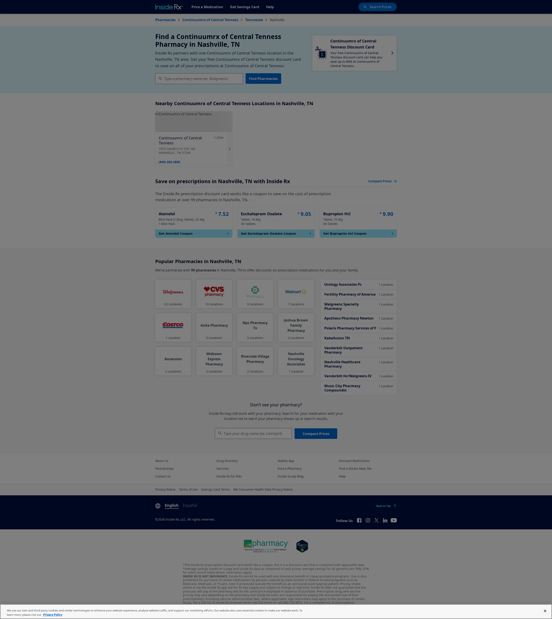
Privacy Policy (52, 614)
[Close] (545, 611)
